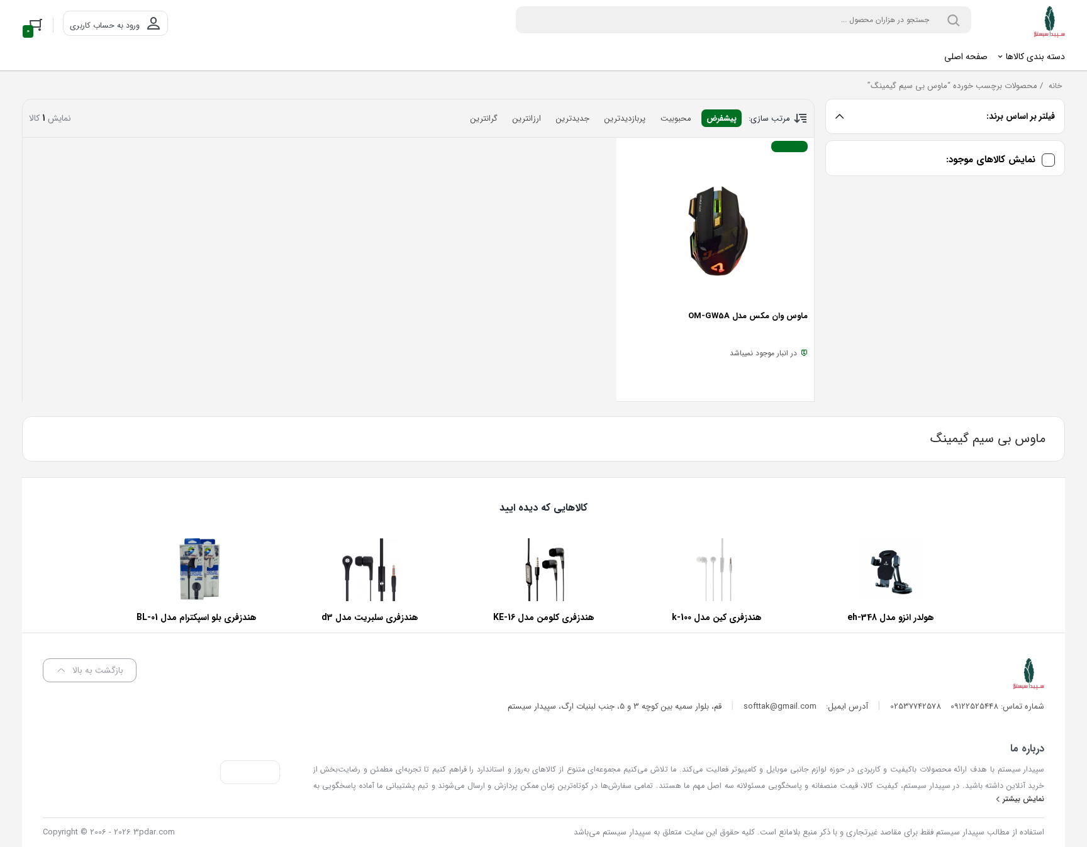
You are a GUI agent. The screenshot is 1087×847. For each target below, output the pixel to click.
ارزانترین (527, 118)
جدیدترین (572, 118)
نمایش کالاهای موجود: (990, 160)
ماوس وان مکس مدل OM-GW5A (748, 316)
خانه (1055, 86)
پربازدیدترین (625, 118)
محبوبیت (676, 118)
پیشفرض (721, 118)
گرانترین (484, 118)
